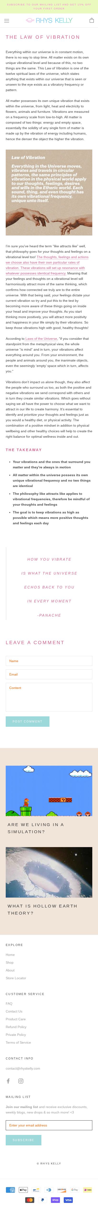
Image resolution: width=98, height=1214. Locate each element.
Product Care (16, 1019)
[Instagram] (20, 1081)
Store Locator (16, 978)
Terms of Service (18, 1042)
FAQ (9, 1003)
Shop (10, 962)
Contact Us (14, 1011)
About (10, 970)
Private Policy (16, 1035)
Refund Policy (16, 1027)
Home (10, 955)
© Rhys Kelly (49, 1163)
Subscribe (23, 1140)
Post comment (28, 721)
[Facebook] (8, 1081)
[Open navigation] (6, 20)
